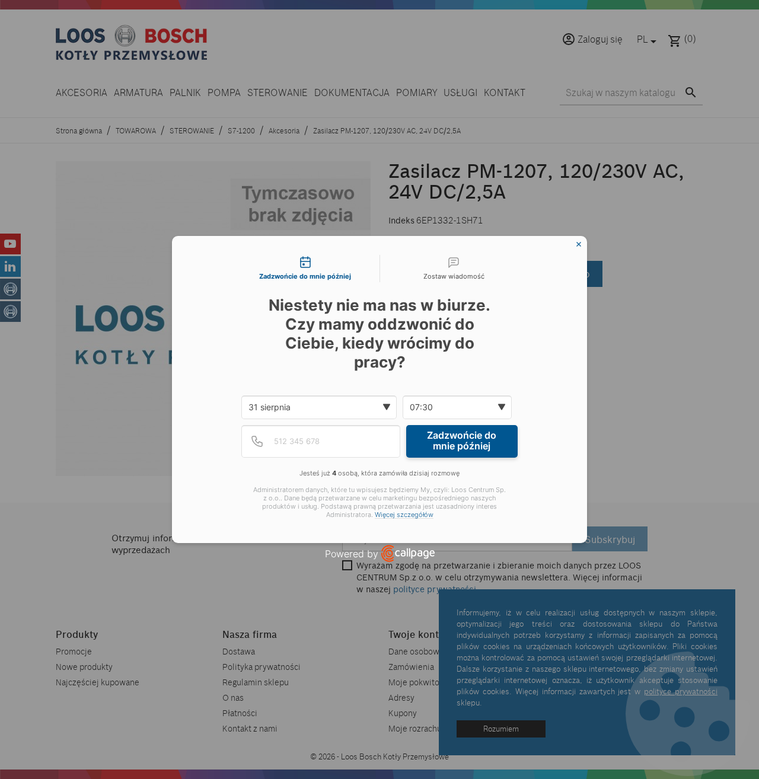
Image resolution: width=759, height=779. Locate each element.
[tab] (305, 268)
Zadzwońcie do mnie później (461, 440)
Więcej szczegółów (404, 515)
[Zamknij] (578, 244)
